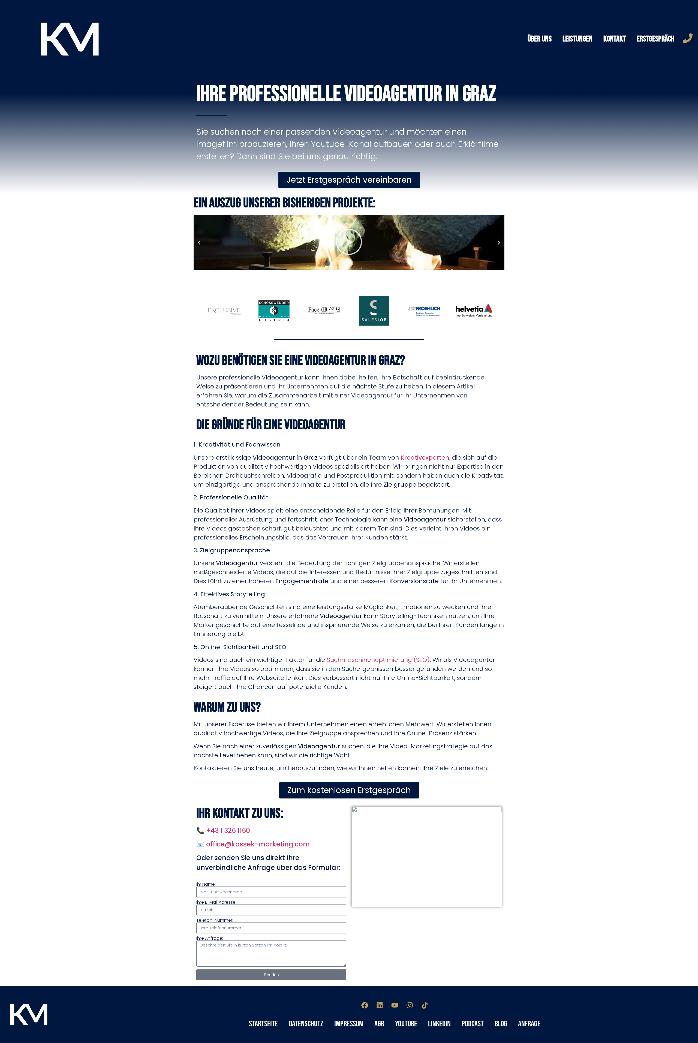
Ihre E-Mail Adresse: (216, 902)
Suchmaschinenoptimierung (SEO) (378, 660)
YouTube (406, 1024)
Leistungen (577, 39)
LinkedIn (439, 1024)
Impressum (348, 1024)
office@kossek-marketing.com (258, 844)
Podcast (473, 1024)
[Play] (349, 242)
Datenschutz (306, 1024)
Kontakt (614, 39)
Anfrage (529, 1024)
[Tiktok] (425, 1005)
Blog (501, 1024)
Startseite (263, 1024)
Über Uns (540, 39)
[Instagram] (410, 1005)
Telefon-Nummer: (214, 920)
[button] (199, 242)
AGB (379, 1024)
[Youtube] (395, 1005)
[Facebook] (365, 1005)
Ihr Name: (206, 884)
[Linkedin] (380, 1005)
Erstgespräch (656, 39)
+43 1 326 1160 (228, 830)
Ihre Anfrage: (209, 938)
